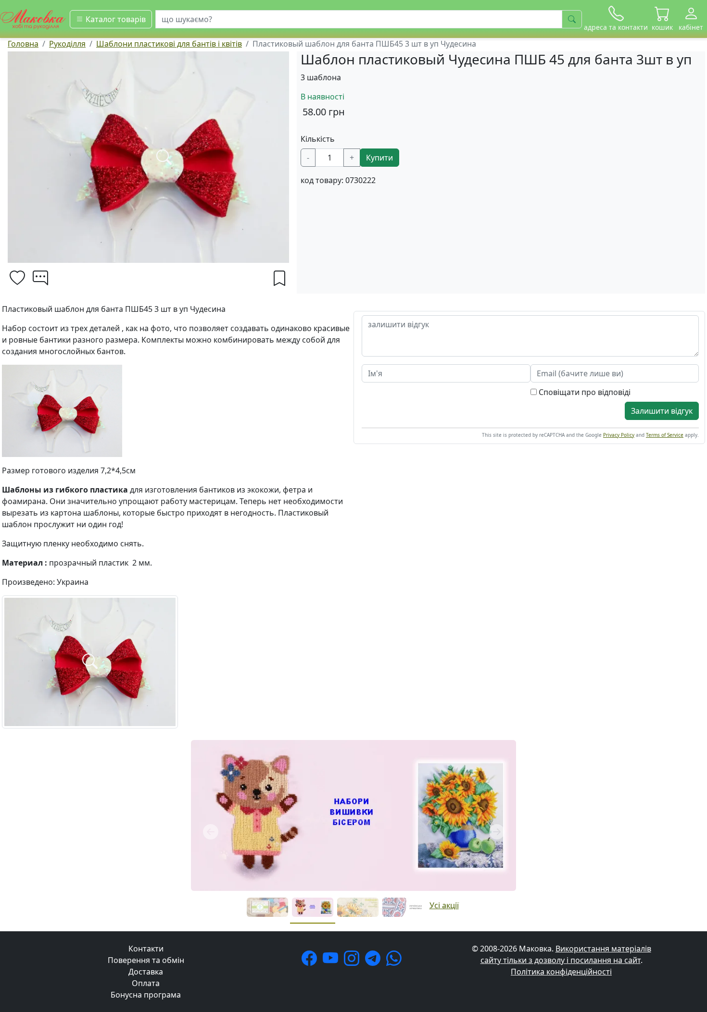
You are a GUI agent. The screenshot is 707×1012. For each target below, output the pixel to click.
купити (379, 157)
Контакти (146, 948)
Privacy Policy (618, 435)
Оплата (146, 983)
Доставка (145, 971)
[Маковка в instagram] (353, 961)
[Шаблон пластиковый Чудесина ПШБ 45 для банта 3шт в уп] (90, 660)
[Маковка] (33, 18)
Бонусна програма (146, 994)
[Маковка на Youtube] (332, 961)
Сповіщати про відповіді (584, 392)
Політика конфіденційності (561, 971)
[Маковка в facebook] (311, 961)
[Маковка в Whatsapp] (395, 961)
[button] (662, 19)
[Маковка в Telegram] (374, 961)
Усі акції (444, 905)
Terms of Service (664, 435)
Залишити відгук (662, 411)
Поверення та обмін (146, 960)
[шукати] (572, 19)
